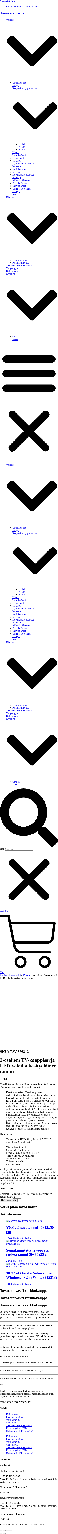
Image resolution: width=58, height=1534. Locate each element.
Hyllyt (22, 144)
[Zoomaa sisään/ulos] (1, 1530)
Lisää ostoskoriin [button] (22, 1238)
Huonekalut (15, 975)
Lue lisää (18, 1261)
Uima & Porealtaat (21, 188)
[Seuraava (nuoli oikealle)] (4, 1533)
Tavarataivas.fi (12, 13)
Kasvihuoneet (19, 186)
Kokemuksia (12, 271)
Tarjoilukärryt (19, 155)
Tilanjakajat (18, 158)
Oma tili (16, 336)
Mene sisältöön (7, 1)
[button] (29, 402)
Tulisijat (16, 191)
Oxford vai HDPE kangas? (19, 1431)
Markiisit (16, 172)
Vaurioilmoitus (19, 260)
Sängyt (15, 85)
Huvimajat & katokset (23, 174)
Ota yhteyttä (12, 1422)
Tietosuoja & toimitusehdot (19, 265)
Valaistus (16, 166)
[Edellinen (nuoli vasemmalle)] (1, 1533)
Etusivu (3, 975)
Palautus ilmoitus (20, 262)
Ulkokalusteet (19, 82)
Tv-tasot (16, 160)
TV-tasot (27, 975)
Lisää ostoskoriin (8, 1200)
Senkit (22, 149)
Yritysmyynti (12, 268)
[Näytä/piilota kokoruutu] (4, 1530)
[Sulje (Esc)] (10, 1530)
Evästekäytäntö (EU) (16, 1428)
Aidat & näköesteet (21, 180)
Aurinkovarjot (19, 169)
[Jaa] (7, 1530)
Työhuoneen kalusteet (23, 163)
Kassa (15, 339)
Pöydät (15, 152)
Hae (2, 848)
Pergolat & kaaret (20, 183)
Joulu (15, 194)
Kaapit (22, 146)
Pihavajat (16, 177)
